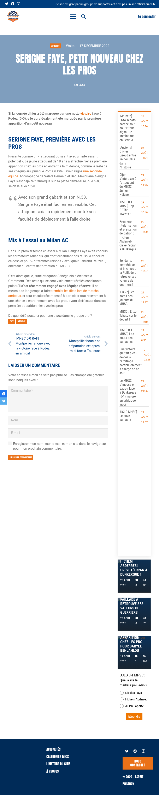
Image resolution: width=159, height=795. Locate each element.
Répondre (134, 716)
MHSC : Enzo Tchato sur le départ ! (128, 315)
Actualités (53, 749)
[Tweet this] (3, 401)
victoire (85, 113)
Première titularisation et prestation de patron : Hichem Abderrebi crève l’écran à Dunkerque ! (128, 237)
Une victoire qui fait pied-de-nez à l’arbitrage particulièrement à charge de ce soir (130, 361)
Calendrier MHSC (57, 756)
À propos (52, 771)
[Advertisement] (134, 489)
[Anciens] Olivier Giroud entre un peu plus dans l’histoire (127, 157)
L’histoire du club (58, 763)
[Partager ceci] (3, 394)
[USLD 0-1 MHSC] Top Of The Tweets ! (126, 208)
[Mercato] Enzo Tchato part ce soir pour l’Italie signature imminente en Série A (127, 128)
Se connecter (147, 16)
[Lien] (13, 16)
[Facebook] (12, 3)
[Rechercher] (83, 16)
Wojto (70, 46)
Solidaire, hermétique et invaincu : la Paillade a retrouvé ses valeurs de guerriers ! (127, 272)
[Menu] (72, 16)
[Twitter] (6, 3)
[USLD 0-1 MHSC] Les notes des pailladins (126, 336)
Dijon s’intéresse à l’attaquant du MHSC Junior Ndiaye (127, 185)
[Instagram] (18, 4)
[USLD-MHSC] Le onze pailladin (128, 416)
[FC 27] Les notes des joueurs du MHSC (126, 298)
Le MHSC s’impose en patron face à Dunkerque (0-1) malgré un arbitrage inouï (127, 392)
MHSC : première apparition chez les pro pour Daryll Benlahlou (134, 642)
